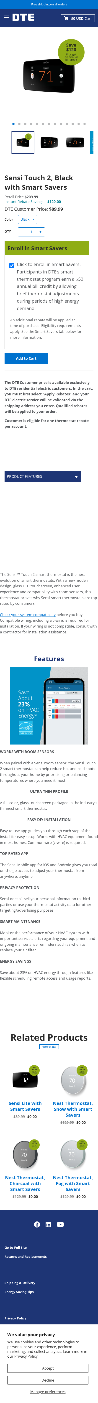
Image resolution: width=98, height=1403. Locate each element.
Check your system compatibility (28, 614)
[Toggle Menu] (6, 18)
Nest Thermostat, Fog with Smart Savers (73, 1183)
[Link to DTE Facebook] (38, 1224)
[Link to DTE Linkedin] (48, 1224)
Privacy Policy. (26, 1356)
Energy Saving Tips (19, 1292)
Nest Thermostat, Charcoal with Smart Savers (25, 1183)
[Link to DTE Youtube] (60, 1224)
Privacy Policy (15, 1318)
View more (49, 1046)
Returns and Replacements (26, 1256)
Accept (48, 1368)
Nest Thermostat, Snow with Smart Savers (73, 1109)
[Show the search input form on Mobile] (23, 25)
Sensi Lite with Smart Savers (25, 1106)
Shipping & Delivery (20, 1283)
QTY (8, 231)
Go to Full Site (16, 1247)
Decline (47, 1380)
